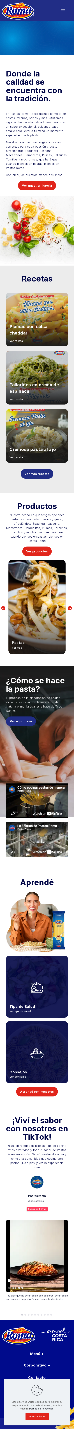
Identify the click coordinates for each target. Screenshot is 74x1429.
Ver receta (16, 340)
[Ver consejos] (37, 1048)
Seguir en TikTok (37, 1209)
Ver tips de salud (20, 1011)
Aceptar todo (37, 1416)
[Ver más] (37, 607)
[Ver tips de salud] (37, 982)
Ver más (17, 647)
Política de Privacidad (41, 1408)
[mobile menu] (63, 11)
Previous (3, 608)
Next (70, 608)
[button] (22, 1315)
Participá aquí (19, 44)
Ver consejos (18, 1076)
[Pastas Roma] (26, 11)
